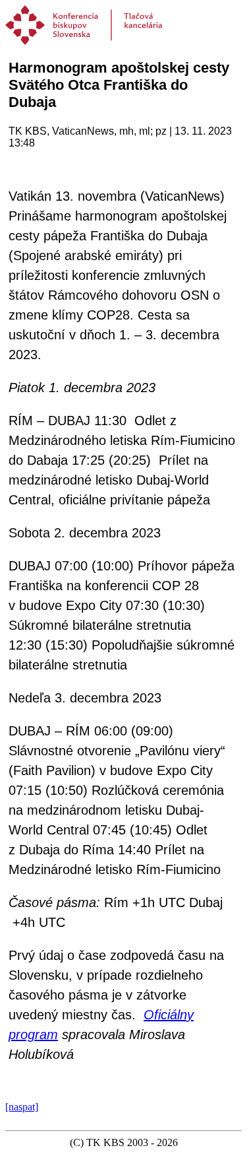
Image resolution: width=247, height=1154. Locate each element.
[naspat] (21, 1106)
